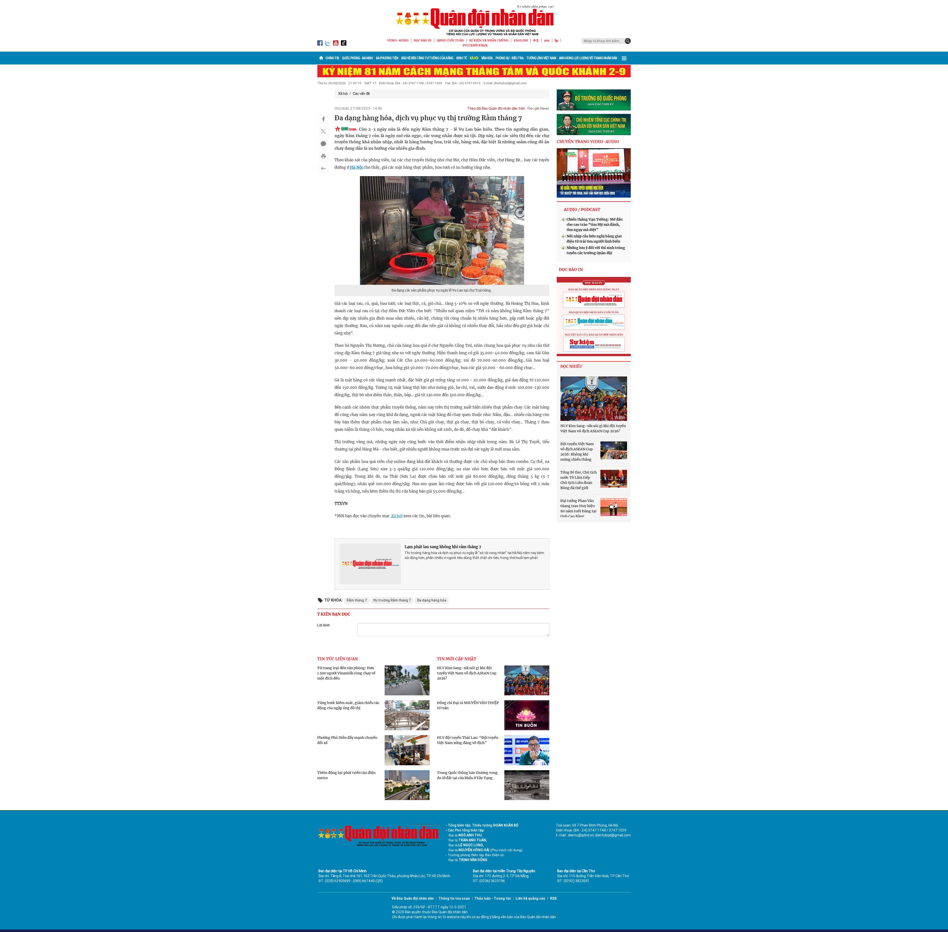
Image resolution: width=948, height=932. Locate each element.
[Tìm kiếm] (628, 41)
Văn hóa (487, 58)
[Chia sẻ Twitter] (323, 131)
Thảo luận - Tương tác (492, 898)
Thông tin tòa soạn (454, 898)
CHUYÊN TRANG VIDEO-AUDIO (588, 141)
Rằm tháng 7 (357, 600)
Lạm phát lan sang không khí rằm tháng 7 (443, 546)
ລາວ (547, 40)
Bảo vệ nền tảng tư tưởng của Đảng (427, 58)
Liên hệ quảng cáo (530, 898)
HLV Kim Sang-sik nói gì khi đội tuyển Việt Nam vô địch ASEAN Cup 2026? (466, 673)
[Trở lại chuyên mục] (323, 168)
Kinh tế (461, 58)
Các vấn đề (361, 93)
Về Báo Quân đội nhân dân (413, 898)
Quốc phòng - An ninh (357, 58)
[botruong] (594, 100)
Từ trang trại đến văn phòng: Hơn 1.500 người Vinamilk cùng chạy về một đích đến (346, 673)
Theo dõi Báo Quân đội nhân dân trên (496, 108)
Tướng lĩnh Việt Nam (541, 58)
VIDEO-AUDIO (398, 40)
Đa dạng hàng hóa (431, 600)
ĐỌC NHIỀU (571, 366)
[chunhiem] (594, 124)
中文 (536, 40)
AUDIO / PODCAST (582, 209)
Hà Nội (356, 167)
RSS (553, 898)
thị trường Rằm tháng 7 (392, 600)
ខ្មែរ (556, 40)
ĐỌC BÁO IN (423, 40)
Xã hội (474, 58)
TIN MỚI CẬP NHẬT (456, 658)
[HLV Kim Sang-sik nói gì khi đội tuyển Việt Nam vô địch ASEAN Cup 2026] (593, 398)
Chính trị (332, 58)
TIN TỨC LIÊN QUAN (337, 658)
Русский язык (475, 45)
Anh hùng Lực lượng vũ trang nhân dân (588, 58)
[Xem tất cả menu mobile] (624, 58)
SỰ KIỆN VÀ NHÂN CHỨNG (489, 40)
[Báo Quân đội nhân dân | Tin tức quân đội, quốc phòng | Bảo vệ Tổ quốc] (474, 20)
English (521, 40)
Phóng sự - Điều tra (509, 58)
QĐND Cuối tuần (450, 40)
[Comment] (323, 144)
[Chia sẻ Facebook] (323, 119)
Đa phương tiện (387, 58)
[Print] (323, 156)
